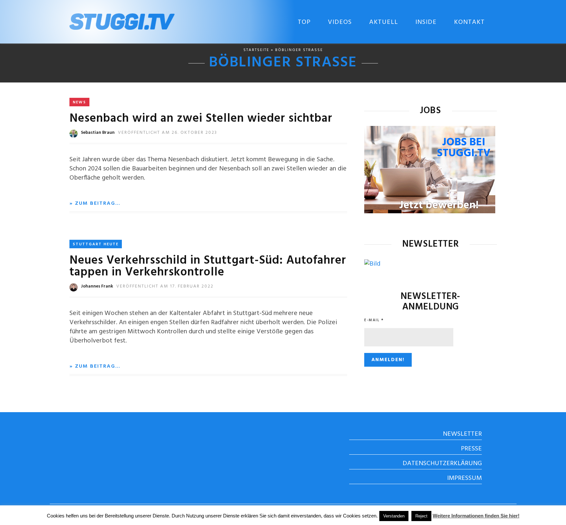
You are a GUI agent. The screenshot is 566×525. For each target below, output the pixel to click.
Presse (471, 449)
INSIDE (426, 22)
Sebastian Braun (98, 132)
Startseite (256, 50)
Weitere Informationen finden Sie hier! (476, 515)
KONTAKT (469, 22)
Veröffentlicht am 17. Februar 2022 (165, 286)
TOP (304, 22)
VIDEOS (340, 22)
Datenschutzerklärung (442, 463)
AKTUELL (383, 22)
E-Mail (374, 320)
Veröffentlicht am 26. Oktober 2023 (167, 132)
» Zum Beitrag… (95, 203)
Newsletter (462, 434)
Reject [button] (421, 516)
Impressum (464, 478)
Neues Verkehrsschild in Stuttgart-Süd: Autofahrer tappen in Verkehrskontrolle (207, 266)
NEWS (79, 102)
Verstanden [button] (394, 516)
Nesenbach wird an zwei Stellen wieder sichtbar (200, 118)
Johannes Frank (97, 286)
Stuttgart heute (96, 244)
